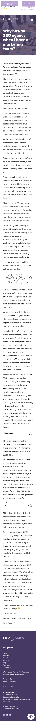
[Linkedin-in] (4, 715)
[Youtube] (7, 715)
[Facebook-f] (10, 715)
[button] (31, 20)
